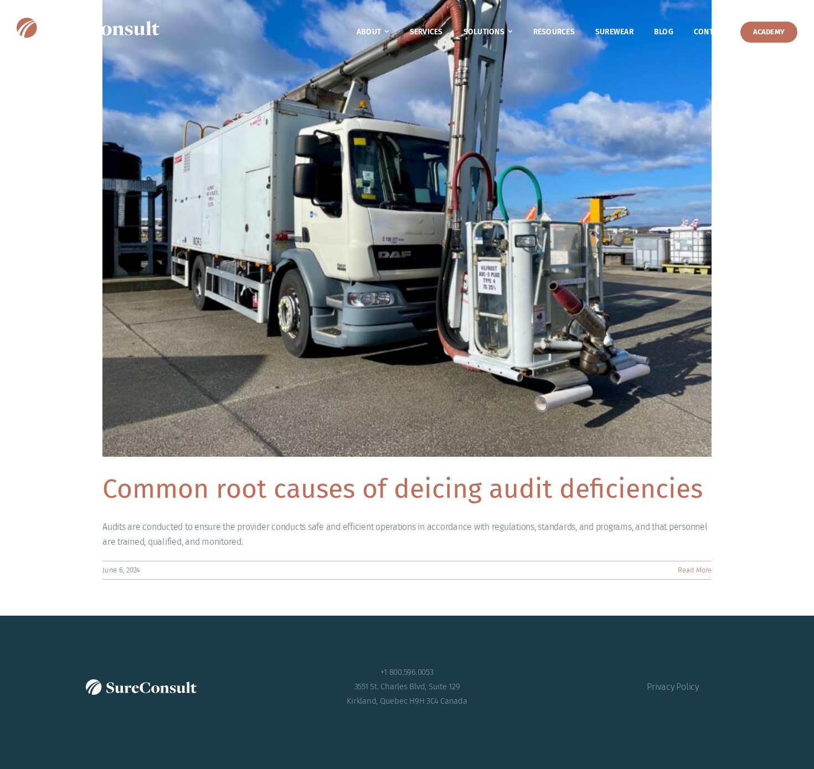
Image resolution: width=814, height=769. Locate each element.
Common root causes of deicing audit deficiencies (402, 489)
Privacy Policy (673, 687)
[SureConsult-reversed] (88, 22)
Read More (695, 570)
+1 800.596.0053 (406, 672)
